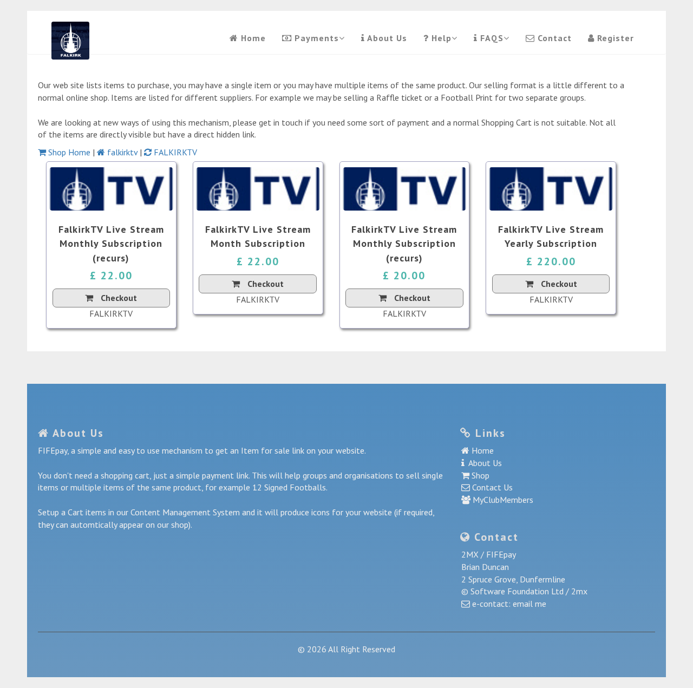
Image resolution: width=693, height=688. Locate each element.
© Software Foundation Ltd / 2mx (524, 591)
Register (614, 37)
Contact (553, 37)
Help (440, 37)
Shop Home (69, 152)
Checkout (118, 297)
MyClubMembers (501, 499)
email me (529, 603)
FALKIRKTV (174, 152)
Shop (479, 475)
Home (252, 37)
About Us (386, 37)
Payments (315, 37)
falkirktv (122, 152)
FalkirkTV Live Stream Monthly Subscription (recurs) (111, 243)
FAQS (491, 37)
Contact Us (491, 487)
